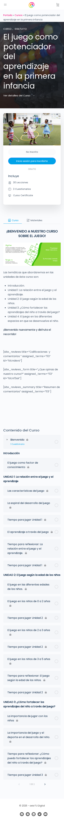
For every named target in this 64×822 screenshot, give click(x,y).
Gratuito (21, 29)
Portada (7, 15)
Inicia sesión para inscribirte (32, 161)
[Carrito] (58, 5)
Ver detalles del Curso (17, 95)
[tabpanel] (32, 322)
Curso (7, 29)
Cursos (18, 15)
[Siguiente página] (45, 784)
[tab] (12, 220)
